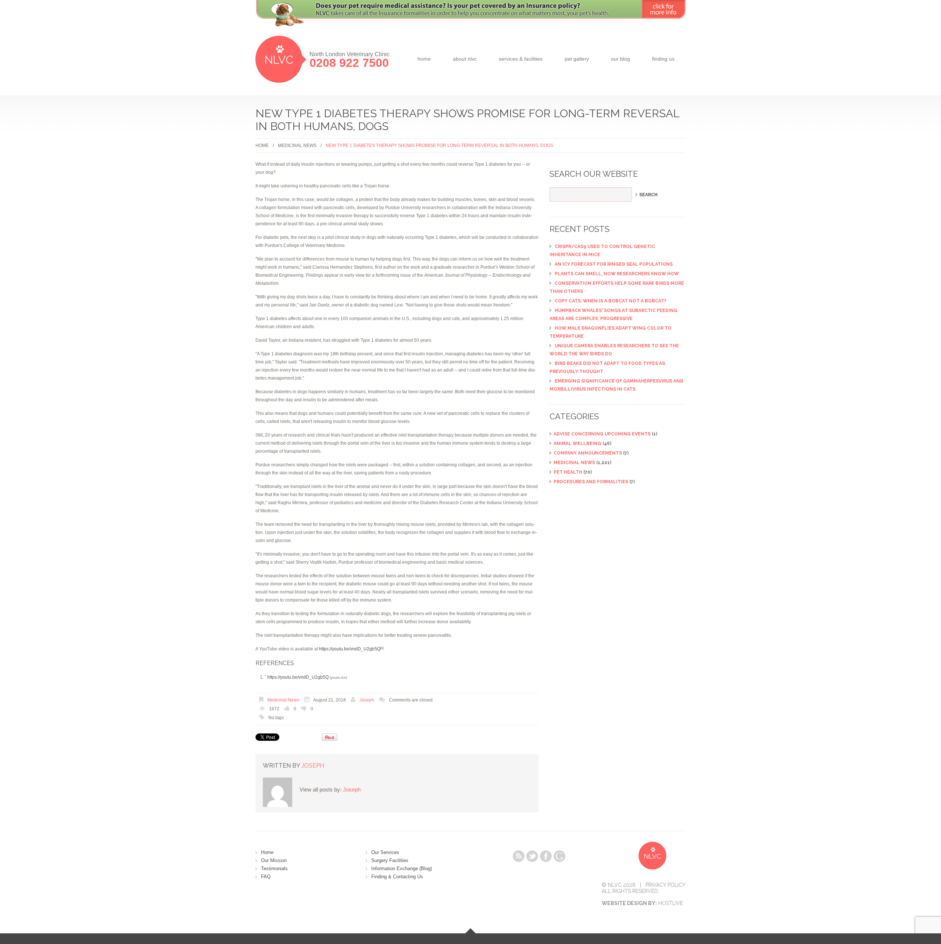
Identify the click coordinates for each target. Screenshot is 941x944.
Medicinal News (297, 145)
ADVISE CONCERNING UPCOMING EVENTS (602, 434)
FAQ (266, 876)
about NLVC (465, 59)
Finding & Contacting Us (397, 876)
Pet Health (568, 472)
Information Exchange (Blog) (401, 868)
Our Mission (274, 860)
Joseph (366, 700)
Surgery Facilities (389, 860)
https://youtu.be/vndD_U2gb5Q (349, 649)
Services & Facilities (521, 59)
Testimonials (274, 868)
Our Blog (620, 59)
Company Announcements (588, 453)
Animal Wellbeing (577, 443)
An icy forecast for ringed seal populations (614, 264)
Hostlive (670, 903)
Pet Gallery (577, 59)
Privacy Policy (665, 885)
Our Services (385, 852)
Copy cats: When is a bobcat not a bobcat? (610, 301)
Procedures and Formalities (591, 481)
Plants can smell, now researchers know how (617, 273)
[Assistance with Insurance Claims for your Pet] (470, 17)
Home (424, 59)
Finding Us (663, 59)
